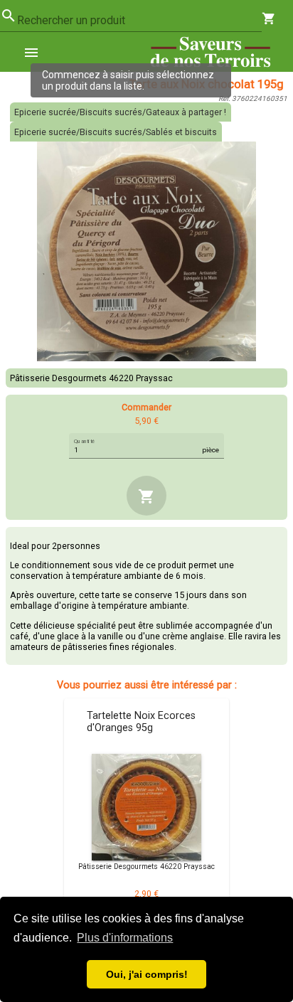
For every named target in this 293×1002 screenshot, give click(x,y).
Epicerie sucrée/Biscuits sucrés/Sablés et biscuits (115, 132)
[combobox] (139, 20)
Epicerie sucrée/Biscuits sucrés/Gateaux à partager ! (120, 112)
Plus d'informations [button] (125, 938)
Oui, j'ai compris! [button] (147, 974)
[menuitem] (37, 52)
